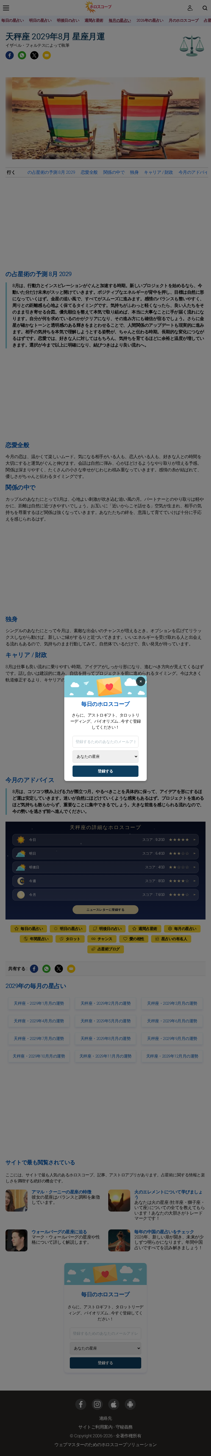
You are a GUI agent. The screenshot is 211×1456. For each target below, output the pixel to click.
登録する (105, 771)
